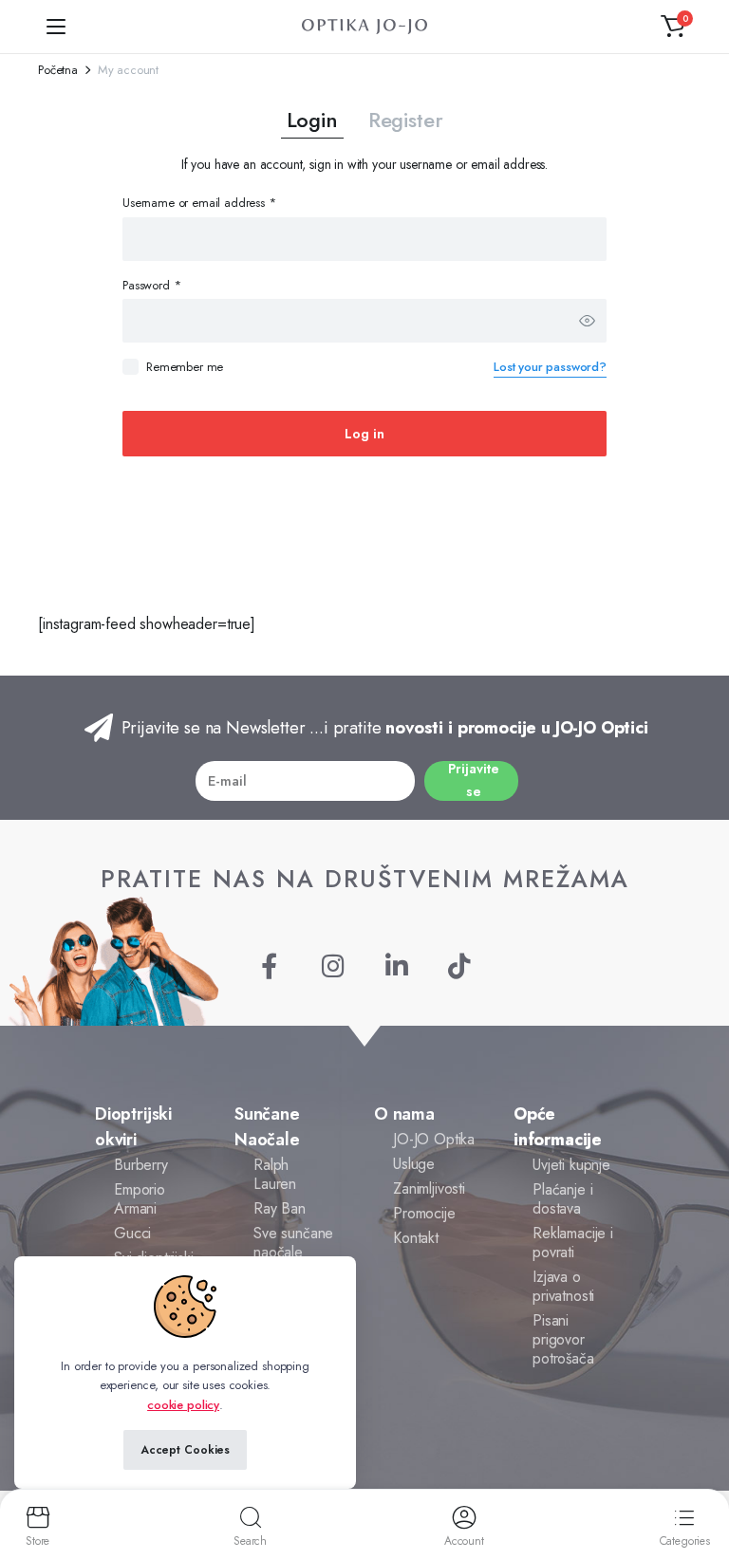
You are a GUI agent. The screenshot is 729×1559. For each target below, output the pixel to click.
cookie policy (183, 1405)
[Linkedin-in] (396, 965)
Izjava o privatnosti (563, 1286)
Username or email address (199, 203)
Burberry (141, 1165)
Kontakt (416, 1238)
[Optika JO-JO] (364, 27)
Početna (58, 70)
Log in (364, 433)
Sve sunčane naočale (293, 1242)
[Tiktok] (460, 965)
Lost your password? (550, 367)
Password (151, 285)
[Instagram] (333, 965)
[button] (673, 27)
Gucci (132, 1233)
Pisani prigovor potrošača (563, 1339)
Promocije (424, 1213)
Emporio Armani (139, 1199)
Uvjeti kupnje (571, 1165)
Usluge (414, 1164)
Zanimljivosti (429, 1188)
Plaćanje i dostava (562, 1199)
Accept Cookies (185, 1449)
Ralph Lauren (274, 1174)
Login (312, 119)
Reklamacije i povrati (573, 1242)
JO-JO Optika (434, 1139)
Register (405, 119)
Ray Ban (279, 1208)
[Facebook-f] (269, 965)
